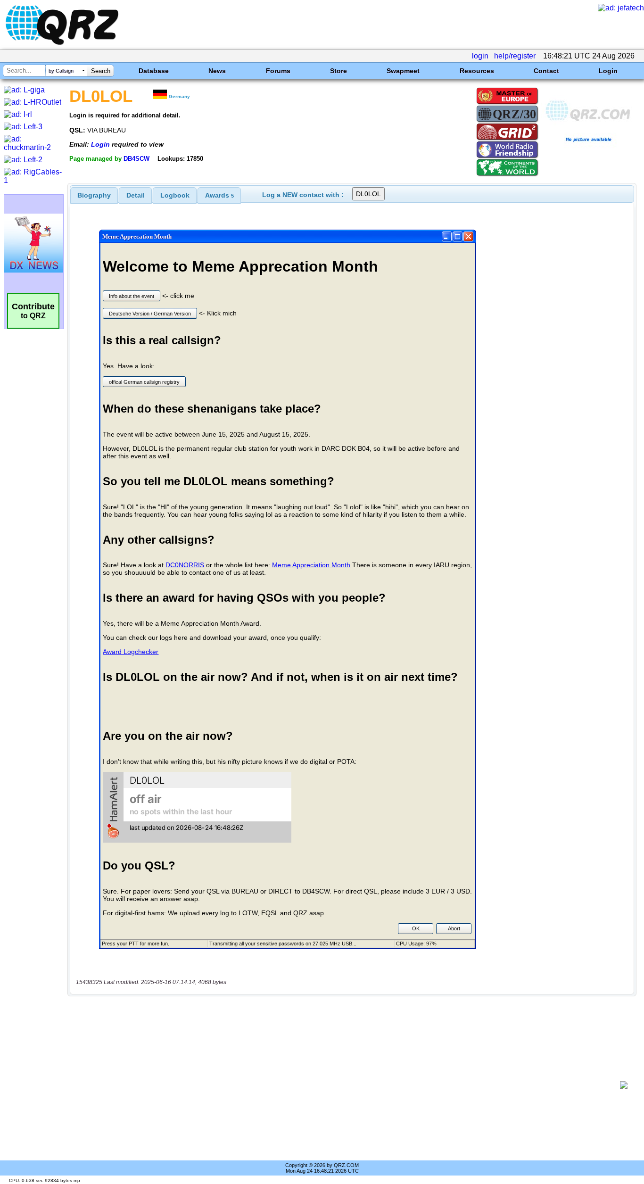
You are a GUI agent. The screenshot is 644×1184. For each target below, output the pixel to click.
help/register (515, 56)
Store (338, 71)
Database (154, 71)
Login (608, 71)
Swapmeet (403, 71)
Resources (477, 71)
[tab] (94, 195)
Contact (546, 71)
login (480, 56)
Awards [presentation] (219, 195)
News (217, 71)
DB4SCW (136, 158)
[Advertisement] (347, 1085)
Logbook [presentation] (175, 195)
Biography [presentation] (94, 195)
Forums (278, 71)
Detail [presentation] (135, 195)
